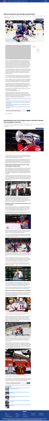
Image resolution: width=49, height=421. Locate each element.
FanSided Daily (41, 413)
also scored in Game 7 (14, 236)
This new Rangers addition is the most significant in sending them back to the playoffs (18, 107)
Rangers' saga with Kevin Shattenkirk (15, 155)
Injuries (24, 1)
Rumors (11, 1)
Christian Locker (7, 17)
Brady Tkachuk (19, 81)
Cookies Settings (25, 416)
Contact (24, 413)
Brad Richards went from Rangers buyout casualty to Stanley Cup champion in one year (18, 99)
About (6, 413)
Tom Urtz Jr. (7, 126)
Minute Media (5, 418)
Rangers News (10, 113)
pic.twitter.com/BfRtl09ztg (12, 89)
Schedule (14, 1)
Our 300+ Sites (33, 413)
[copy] (10, 19)
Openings (17, 413)
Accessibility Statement (8, 416)
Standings (18, 1)
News (8, 1)
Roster (21, 1)
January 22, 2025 (17, 90)
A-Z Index (17, 416)
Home (6, 113)
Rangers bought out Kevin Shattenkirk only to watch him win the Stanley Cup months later (18, 103)
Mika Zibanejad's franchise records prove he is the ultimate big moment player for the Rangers (17, 105)
